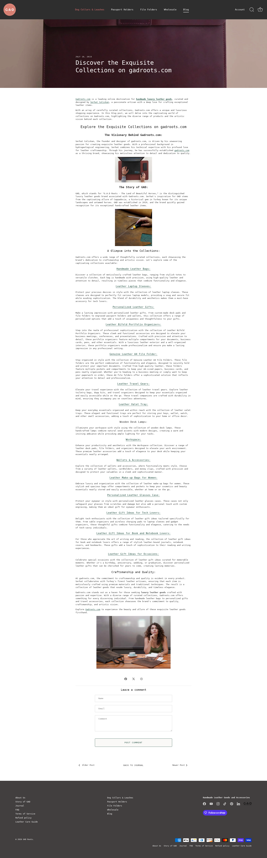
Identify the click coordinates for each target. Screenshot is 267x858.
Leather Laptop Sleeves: (133, 286)
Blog (186, 9)
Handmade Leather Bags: (133, 268)
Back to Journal (133, 765)
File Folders (148, 9)
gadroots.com (181, 150)
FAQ (17, 810)
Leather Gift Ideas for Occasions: (133, 553)
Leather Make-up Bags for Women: (133, 477)
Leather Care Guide (26, 822)
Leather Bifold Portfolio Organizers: (133, 324)
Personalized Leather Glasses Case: (133, 495)
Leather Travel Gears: (133, 383)
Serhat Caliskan (99, 102)
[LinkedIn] (238, 803)
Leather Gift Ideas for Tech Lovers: (133, 512)
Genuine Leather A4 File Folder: (133, 354)
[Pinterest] (231, 803)
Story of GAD (22, 802)
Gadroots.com (83, 99)
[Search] (251, 9)
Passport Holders (122, 9)
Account (240, 9)
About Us (20, 798)
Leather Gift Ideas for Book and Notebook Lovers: (133, 533)
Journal (19, 806)
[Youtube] (211, 803)
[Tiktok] (224, 803)
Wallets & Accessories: (133, 460)
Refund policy (23, 818)
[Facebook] (204, 803)
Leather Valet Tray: (133, 404)
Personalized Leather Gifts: (133, 307)
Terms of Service (25, 814)
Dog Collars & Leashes (89, 9)
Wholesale (170, 9)
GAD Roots (28, 839)
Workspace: (133, 439)
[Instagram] (218, 803)
